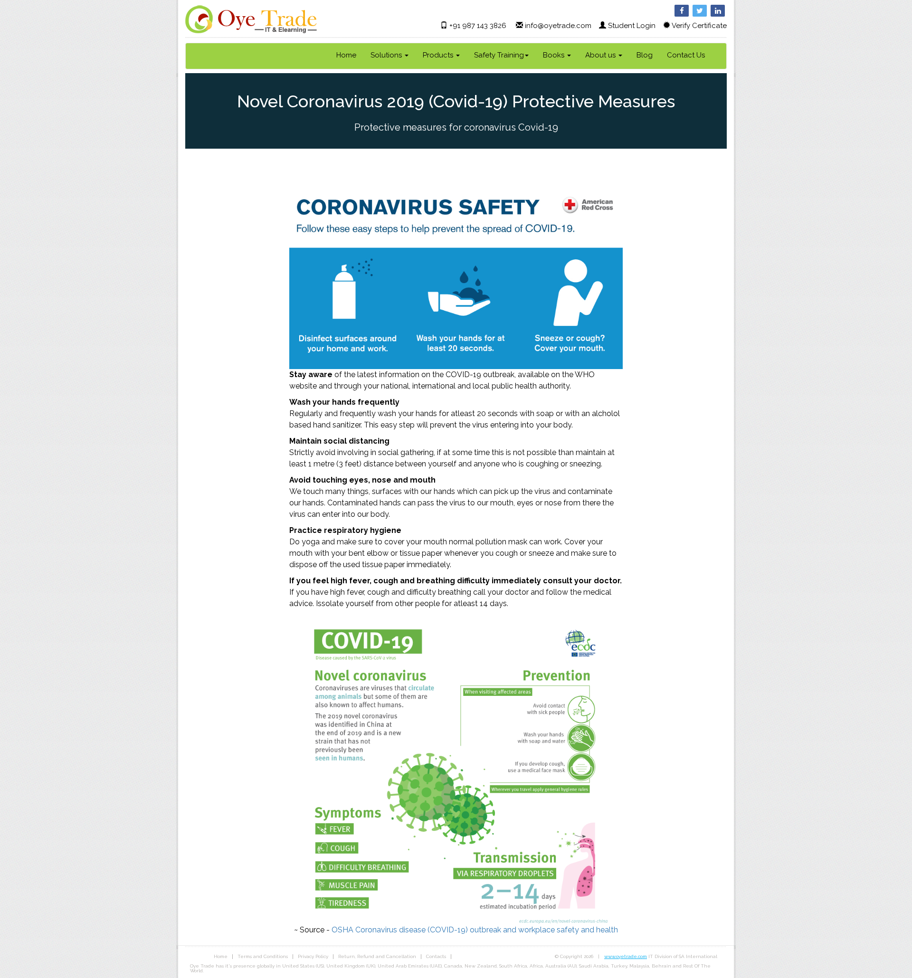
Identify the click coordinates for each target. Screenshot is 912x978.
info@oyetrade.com (558, 25)
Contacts (436, 956)
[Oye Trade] (251, 19)
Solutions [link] (387, 55)
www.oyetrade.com (625, 956)
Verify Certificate (699, 25)
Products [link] (439, 55)
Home (346, 55)
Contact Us (686, 55)
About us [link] (601, 55)
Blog (644, 55)
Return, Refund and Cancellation (377, 956)
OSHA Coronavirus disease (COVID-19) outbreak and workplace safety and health (475, 929)
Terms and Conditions (263, 956)
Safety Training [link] (499, 55)
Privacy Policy (313, 956)
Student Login (632, 25)
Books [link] (554, 55)
